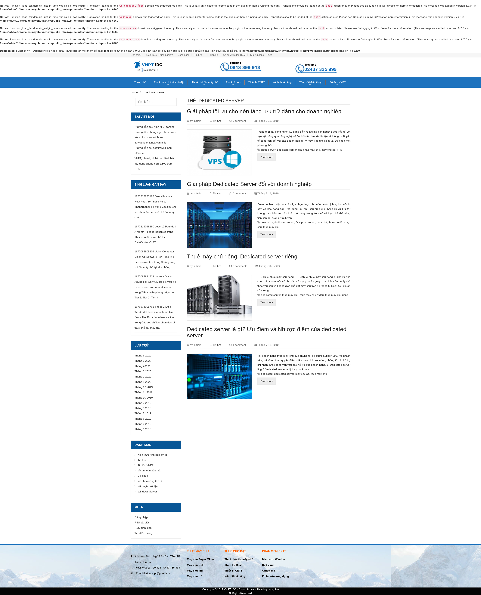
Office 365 (268, 570)
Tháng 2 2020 (143, 376)
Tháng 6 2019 (143, 418)
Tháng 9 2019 (143, 402)
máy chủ (322, 222)
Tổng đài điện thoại (310, 82)
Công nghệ (183, 55)
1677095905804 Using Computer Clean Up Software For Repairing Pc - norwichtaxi (154, 257)
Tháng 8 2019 (143, 408)
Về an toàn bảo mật (149, 470)
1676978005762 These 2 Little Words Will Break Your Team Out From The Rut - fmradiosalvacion (154, 312)
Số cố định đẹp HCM (234, 55)
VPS (339, 149)
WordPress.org (143, 533)
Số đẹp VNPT (338, 82)
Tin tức (198, 55)
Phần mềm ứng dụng (275, 576)
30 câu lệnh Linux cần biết (150, 142)
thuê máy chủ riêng (336, 294)
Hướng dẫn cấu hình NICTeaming (155, 126)
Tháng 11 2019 (144, 392)
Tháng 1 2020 (143, 381)
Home (134, 92)
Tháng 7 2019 (143, 413)
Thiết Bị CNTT (233, 570)
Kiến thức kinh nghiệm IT (152, 454)
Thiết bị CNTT (256, 82)
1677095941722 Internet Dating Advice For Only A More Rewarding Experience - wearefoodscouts (155, 281)
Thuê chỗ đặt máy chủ (205, 82)
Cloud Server (246, 589)
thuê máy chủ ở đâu (312, 294)
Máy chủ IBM (195, 570)
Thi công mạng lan (268, 589)
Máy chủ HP (194, 576)
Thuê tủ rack (233, 82)
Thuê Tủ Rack (233, 564)
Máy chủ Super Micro (200, 559)
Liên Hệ (214, 55)
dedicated (267, 373)
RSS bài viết (142, 522)
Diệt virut (268, 564)
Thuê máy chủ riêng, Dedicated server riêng (242, 256)
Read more (266, 157)
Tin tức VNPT (146, 465)
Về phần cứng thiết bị (150, 480)
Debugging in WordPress (380, 5)
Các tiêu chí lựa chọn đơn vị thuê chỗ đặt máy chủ (155, 212)
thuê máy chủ (271, 226)
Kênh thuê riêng (282, 82)
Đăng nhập (141, 517)
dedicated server (287, 149)
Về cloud (143, 475)
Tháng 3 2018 (143, 429)
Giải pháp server (305, 222)
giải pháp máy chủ (309, 149)
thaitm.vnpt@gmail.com (153, 573)
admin (197, 120)
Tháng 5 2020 (143, 360)
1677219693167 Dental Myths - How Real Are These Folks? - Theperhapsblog (153, 201)
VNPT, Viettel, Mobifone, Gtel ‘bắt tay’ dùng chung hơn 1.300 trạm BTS (154, 163)
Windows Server (147, 491)
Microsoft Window (273, 559)
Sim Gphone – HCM (261, 55)
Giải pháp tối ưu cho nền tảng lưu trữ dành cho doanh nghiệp (264, 111)
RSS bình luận (143, 527)
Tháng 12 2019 (144, 387)
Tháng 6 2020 (143, 355)
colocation (267, 222)
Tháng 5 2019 (143, 423)
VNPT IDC (230, 589)
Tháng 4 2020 (143, 366)
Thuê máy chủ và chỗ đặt (169, 82)
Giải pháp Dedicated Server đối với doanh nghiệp (249, 184)
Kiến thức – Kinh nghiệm (159, 55)
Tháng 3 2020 (143, 371)
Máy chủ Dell (195, 564)
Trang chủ (140, 82)
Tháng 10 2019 (144, 397)
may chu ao (328, 149)
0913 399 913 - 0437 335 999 (157, 567)
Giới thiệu (136, 55)
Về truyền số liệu (148, 486)
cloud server (268, 149)
